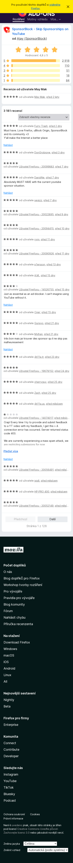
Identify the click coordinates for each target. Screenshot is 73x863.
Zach (37, 392)
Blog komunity (14, 604)
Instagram (11, 774)
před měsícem (54, 403)
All (5, 681)
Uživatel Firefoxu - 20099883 (36, 166)
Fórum (8, 611)
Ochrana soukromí (14, 814)
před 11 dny (48, 239)
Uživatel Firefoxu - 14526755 (36, 289)
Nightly (9, 700)
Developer (11, 756)
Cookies (35, 814)
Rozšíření (18, 19)
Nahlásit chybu (15, 617)
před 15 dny (48, 275)
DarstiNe (39, 177)
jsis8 (37, 480)
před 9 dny (61, 214)
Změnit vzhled (12, 850)
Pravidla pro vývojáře (19, 598)
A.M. (37, 275)
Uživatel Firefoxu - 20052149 (36, 505)
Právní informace (13, 818)
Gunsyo (38, 323)
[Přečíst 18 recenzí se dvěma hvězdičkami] (35, 75)
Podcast (10, 800)
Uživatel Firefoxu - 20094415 (36, 228)
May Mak (39, 96)
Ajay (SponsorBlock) (32, 38)
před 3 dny (58, 152)
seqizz (38, 200)
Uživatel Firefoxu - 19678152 (36, 370)
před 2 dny (55, 125)
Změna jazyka (12, 843)
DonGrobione (42, 152)
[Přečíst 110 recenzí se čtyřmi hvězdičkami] (35, 65)
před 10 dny (62, 228)
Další (52, 519)
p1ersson (39, 264)
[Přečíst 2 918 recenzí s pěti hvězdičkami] (35, 60)
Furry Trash (41, 125)
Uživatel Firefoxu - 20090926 (36, 253)
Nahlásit (8, 145)
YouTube (10, 781)
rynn (37, 239)
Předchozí (20, 519)
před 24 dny (62, 370)
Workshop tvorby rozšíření (23, 585)
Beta (7, 706)
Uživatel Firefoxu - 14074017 (36, 417)
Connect (10, 743)
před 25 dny (55, 381)
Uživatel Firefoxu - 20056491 (36, 469)
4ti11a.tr (39, 356)
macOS (9, 655)
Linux (7, 675)
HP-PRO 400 (41, 491)
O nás (8, 572)
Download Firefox (17, 642)
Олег (37, 312)
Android (9, 668)
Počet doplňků (15, 565)
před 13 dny (54, 264)
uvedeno (17, 825)
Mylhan (38, 334)
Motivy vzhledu (37, 19)
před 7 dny (61, 166)
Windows (10, 649)
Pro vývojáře (13, 591)
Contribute (11, 749)
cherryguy (40, 381)
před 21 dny (52, 323)
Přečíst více (11, 451)
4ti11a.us (39, 403)
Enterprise (11, 725)
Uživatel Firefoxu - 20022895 (36, 214)
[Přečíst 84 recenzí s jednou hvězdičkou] (35, 80)
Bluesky (9, 794)
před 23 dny (52, 356)
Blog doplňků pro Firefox (22, 578)
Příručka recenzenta (18, 624)
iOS (6, 662)
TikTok (9, 787)
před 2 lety (52, 96)
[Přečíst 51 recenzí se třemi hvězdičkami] (35, 70)
